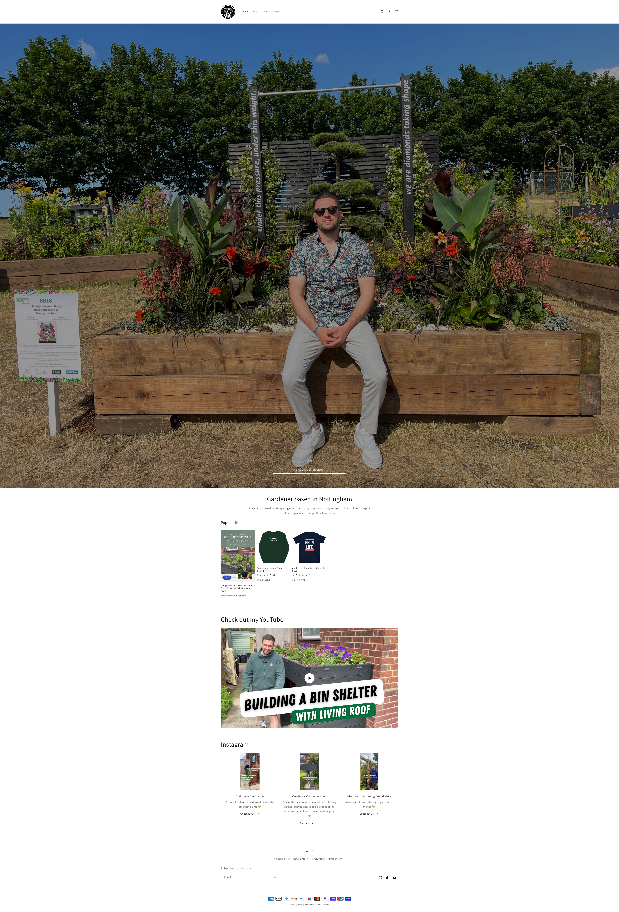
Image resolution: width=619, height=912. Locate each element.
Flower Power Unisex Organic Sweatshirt (270, 569)
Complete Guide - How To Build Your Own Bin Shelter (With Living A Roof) (238, 588)
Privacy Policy (318, 858)
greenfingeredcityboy (304, 905)
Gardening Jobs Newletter (309, 469)
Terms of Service (336, 858)
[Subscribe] (275, 877)
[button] (255, 11)
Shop (309, 460)
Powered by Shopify (321, 905)
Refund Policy (300, 858)
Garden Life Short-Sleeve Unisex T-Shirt (308, 569)
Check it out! (247, 813)
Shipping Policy (282, 858)
